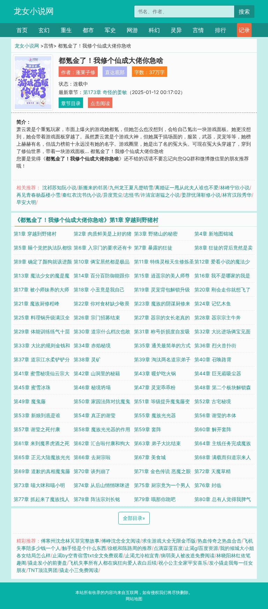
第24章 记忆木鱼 (212, 303)
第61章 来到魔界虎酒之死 (41, 443)
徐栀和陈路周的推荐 (130, 548)
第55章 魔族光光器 (155, 415)
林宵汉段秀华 (237, 195)
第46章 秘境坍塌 (92, 387)
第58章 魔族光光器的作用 (102, 429)
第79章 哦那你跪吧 (155, 499)
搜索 (244, 11)
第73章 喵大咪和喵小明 (39, 485)
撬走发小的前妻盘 (47, 563)
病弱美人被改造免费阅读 (188, 555)
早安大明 (26, 202)
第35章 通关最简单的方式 (162, 345)
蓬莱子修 (85, 72)
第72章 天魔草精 (212, 471)
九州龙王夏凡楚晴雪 (131, 187)
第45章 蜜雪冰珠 (32, 387)
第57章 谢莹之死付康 (37, 429)
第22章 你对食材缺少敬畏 (101, 303)
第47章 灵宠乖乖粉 (155, 387)
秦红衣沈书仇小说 (81, 195)
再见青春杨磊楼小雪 (38, 195)
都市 (88, 30)
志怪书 (131, 195)
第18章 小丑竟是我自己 (99, 289)
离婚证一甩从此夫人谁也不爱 (186, 187)
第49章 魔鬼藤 (30, 401)
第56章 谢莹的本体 (215, 415)
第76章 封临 (207, 485)
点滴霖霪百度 (168, 548)
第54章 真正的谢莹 (95, 415)
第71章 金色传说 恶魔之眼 (162, 471)
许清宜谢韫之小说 (160, 195)
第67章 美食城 (150, 457)
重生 (66, 30)
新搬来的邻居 (92, 187)
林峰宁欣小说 (235, 187)
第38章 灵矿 (87, 359)
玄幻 (44, 30)
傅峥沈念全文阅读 (120, 541)
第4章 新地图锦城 (213, 234)
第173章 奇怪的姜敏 (105, 92)
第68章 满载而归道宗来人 (222, 457)
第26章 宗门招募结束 (97, 317)
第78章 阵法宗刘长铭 (97, 499)
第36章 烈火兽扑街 (215, 345)
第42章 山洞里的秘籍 (97, 373)
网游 (132, 30)
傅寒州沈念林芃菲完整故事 (70, 541)
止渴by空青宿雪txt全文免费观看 (87, 555)
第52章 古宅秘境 (212, 401)
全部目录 (134, 518)
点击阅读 (100, 103)
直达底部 (115, 72)
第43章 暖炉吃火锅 (155, 373)
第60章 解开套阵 (212, 429)
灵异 (176, 30)
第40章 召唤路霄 (212, 359)
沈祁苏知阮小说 (59, 187)
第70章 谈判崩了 (92, 471)
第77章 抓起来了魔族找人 (41, 499)
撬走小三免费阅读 (78, 570)
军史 (110, 30)
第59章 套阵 (147, 429)
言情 (198, 30)
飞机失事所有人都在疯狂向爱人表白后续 (113, 563)
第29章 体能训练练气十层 (42, 331)
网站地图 (134, 598)
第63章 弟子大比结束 (157, 443)
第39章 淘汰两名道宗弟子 (162, 359)
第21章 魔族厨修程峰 (36, 303)
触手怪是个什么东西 (84, 548)
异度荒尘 (112, 195)
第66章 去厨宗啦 (92, 457)
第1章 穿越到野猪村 (35, 234)
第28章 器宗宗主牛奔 (217, 317)
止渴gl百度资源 (201, 548)
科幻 (154, 30)
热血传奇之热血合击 (219, 541)
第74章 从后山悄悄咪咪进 (101, 485)
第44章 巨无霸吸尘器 (217, 373)
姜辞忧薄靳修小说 (201, 195)
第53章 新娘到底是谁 (37, 415)
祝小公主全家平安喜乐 (182, 563)
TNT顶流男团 (43, 570)
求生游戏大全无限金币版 (169, 541)
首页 (22, 30)
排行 (220, 30)
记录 (244, 30)
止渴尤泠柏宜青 (142, 555)
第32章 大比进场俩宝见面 (222, 331)
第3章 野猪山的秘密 (156, 234)
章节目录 (71, 103)
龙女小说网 (34, 11)
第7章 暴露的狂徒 (153, 248)
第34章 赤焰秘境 (92, 345)
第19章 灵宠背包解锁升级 (162, 289)
